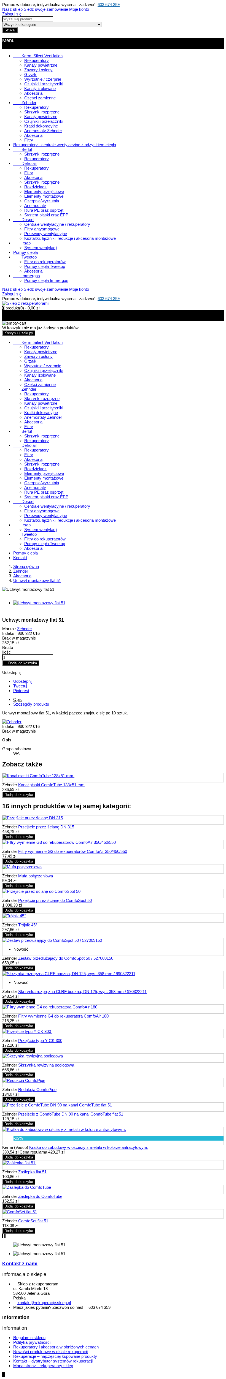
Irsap (22, 243)
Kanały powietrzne (40, 65)
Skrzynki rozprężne (42, 112)
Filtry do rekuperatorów (45, 261)
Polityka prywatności (31, 1342)
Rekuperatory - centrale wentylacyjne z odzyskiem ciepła (64, 144)
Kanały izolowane (40, 88)
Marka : (9, 628)
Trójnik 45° (27, 925)
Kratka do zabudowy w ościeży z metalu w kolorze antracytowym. (88, 1147)
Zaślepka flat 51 (32, 1171)
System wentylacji (40, 247)
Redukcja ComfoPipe (37, 1089)
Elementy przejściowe (44, 191)
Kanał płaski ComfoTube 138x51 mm (51, 784)
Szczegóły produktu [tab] (31, 704)
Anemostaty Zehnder (43, 130)
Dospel (23, 219)
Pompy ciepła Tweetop (44, 266)
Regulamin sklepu (29, 1337)
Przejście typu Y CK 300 (40, 1040)
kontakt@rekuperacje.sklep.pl (44, 1302)
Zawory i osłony (38, 69)
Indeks (8, 726)
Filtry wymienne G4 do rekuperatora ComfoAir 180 (63, 1016)
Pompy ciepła (25, 252)
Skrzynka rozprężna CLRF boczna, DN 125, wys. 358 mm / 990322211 (82, 991)
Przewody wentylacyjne (45, 233)
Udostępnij (22, 681)
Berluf (22, 149)
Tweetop (25, 257)
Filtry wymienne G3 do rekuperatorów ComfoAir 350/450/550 (72, 851)
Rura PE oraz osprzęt (43, 210)
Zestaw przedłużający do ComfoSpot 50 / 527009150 (65, 958)
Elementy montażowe (43, 196)
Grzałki (30, 74)
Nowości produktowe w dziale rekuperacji (50, 1351)
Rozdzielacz (35, 186)
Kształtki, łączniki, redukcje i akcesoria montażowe (70, 238)
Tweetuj (20, 686)
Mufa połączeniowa (35, 876)
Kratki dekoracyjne (41, 126)
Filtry (28, 140)
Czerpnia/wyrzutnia (41, 200)
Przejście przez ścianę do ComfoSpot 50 (55, 900)
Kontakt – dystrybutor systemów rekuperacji (53, 1361)
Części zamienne (40, 98)
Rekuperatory (36, 60)
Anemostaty (35, 205)
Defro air (25, 163)
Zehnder (24, 102)
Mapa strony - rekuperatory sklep (43, 1365)
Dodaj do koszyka (20, 663)
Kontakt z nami (19, 1263)
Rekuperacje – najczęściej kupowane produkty (55, 1356)
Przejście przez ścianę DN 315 (46, 827)
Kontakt (20, 557)
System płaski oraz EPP (46, 215)
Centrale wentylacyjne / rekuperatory (57, 224)
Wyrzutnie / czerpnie (42, 79)
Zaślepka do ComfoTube (40, 1196)
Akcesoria (33, 93)
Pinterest (21, 690)
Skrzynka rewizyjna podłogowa (46, 1065)
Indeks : (9, 633)
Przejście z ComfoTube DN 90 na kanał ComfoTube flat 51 (70, 1114)
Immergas (26, 275)
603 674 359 (109, 4)
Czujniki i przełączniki (43, 83)
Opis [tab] (17, 699)
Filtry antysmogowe (42, 229)
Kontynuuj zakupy (18, 333)
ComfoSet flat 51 (33, 1220)
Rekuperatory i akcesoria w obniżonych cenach (56, 1347)
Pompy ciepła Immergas (46, 280)
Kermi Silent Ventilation (38, 55)
